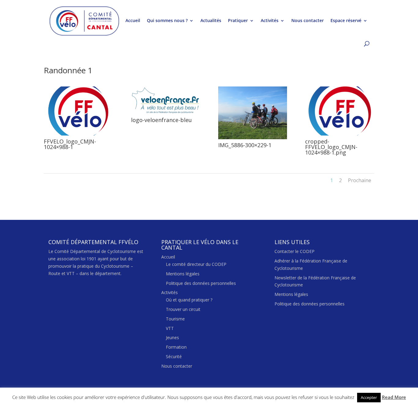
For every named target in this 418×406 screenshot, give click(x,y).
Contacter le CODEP (294, 251)
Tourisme (175, 319)
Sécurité (174, 356)
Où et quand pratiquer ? (189, 300)
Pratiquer (238, 20)
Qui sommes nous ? (167, 20)
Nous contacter (307, 20)
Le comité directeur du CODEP (196, 264)
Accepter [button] (369, 397)
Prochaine (359, 180)
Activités (269, 20)
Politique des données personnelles (201, 283)
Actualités (210, 20)
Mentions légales (183, 274)
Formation (176, 347)
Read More (394, 397)
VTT (170, 328)
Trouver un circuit (183, 309)
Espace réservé (345, 20)
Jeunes (172, 337)
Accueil (132, 20)
